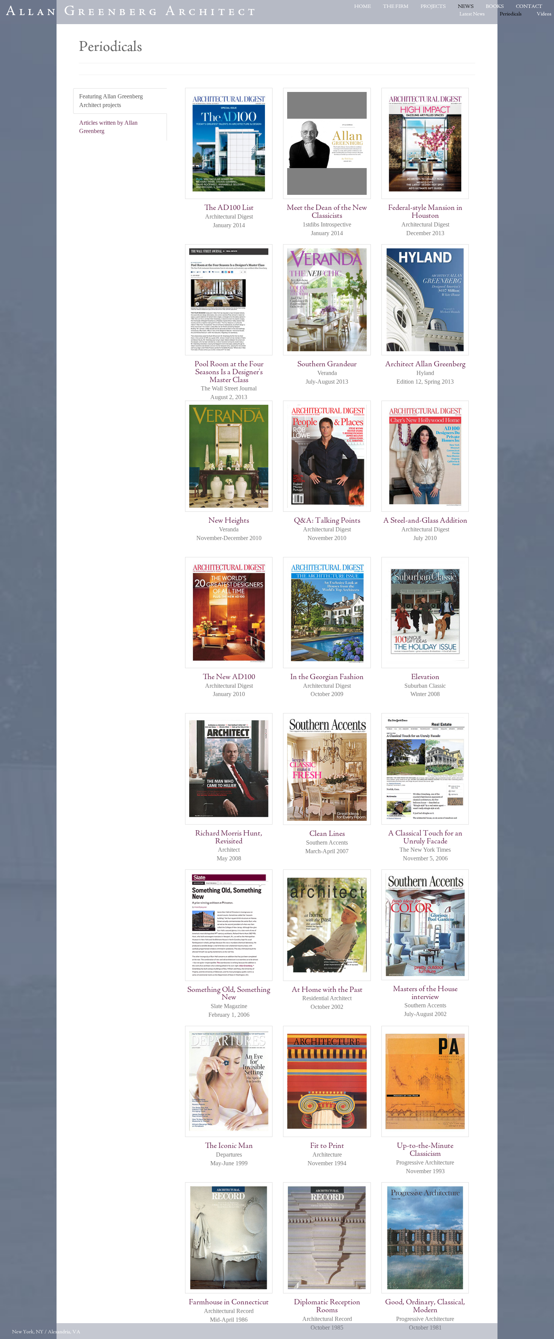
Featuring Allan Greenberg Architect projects (111, 100)
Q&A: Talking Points (327, 521)
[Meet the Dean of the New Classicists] (326, 143)
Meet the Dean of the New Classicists (327, 212)
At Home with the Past (327, 990)
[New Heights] (228, 456)
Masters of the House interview (425, 993)
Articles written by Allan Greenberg (108, 127)
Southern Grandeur (327, 365)
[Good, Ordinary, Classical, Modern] (425, 1238)
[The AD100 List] (228, 143)
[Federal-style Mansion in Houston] (425, 143)
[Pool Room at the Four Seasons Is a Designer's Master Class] (228, 300)
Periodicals (511, 14)
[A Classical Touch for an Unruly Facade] (425, 768)
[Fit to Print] (326, 1081)
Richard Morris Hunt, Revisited (228, 838)
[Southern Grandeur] (326, 300)
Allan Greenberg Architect (132, 12)
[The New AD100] (228, 612)
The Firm (396, 6)
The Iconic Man (229, 1146)
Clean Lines (327, 834)
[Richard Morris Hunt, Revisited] (228, 768)
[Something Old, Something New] (228, 925)
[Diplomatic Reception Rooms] (326, 1238)
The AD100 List (229, 208)
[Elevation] (425, 612)
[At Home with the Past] (326, 925)
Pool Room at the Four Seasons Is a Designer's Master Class (228, 372)
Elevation (425, 677)
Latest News (472, 14)
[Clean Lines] (326, 769)
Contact (529, 6)
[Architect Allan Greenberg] (425, 300)
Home (362, 6)
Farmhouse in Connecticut (229, 1303)
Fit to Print (327, 1146)
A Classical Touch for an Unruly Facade (425, 838)
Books (495, 6)
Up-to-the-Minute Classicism (425, 1150)
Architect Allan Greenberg (425, 365)
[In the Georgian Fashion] (326, 612)
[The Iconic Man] (228, 1081)
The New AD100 (229, 677)
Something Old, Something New (228, 994)
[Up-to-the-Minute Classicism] (425, 1081)
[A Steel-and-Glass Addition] (425, 456)
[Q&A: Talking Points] (326, 456)
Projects (433, 6)
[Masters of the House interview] (425, 925)
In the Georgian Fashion (327, 677)
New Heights (228, 521)
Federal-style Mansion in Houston (425, 212)
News (466, 6)
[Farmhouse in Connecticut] (228, 1238)
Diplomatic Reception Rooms (327, 1307)
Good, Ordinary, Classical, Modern (425, 1307)
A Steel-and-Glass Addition (425, 521)
